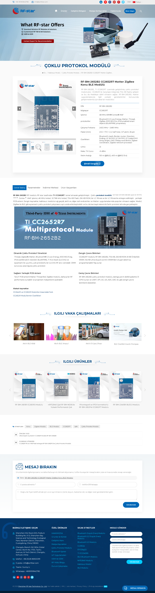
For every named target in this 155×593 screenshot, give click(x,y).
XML (63, 586)
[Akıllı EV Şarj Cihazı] (61, 331)
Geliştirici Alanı (58, 541)
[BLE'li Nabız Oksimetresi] (126, 331)
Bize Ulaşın (130, 11)
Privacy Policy (82, 586)
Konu (28, 426)
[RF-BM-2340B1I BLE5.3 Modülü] (94, 386)
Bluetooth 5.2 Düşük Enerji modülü (89, 537)
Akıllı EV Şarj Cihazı (61, 344)
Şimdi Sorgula (91, 164)
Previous (10, 335)
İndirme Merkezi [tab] (50, 188)
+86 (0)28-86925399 (31, 559)
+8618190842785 (33, 571)
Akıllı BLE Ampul (29, 344)
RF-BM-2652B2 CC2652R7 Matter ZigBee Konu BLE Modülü (49, 478)
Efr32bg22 (82, 550)
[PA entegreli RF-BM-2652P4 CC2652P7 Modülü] (126, 386)
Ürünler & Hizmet (59, 537)
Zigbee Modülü (40, 426)
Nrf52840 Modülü (85, 561)
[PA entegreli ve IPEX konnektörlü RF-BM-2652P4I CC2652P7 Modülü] (61, 386)
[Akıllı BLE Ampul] (29, 331)
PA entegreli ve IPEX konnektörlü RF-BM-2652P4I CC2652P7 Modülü (61, 406)
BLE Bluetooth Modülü (87, 557)
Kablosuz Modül (54, 73)
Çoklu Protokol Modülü (70, 73)
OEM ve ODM (57, 559)
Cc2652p (81, 546)
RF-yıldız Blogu (58, 563)
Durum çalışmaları (60, 566)
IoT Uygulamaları (59, 555)
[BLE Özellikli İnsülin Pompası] (94, 331)
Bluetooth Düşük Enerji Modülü (91, 533)
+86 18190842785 (22, 2)
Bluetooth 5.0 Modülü (87, 542)
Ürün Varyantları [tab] (69, 188)
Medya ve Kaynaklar (98, 11)
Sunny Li (26, 567)
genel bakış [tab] (19, 188)
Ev (45, 73)
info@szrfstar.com (41, 2)
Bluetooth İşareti (59, 552)
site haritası (71, 586)
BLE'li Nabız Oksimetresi (126, 344)
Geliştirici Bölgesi (78, 11)
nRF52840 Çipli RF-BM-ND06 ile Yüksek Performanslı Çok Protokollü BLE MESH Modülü (29, 406)
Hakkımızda (116, 11)
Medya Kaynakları (59, 544)
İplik (76, 426)
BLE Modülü (54, 426)
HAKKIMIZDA (57, 533)
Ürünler (64, 11)
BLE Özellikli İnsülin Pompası (94, 344)
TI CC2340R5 (83, 553)
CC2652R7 (67, 426)
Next (145, 335)
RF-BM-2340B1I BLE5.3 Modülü (94, 405)
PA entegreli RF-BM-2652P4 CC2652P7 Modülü (126, 406)
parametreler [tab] (34, 188)
